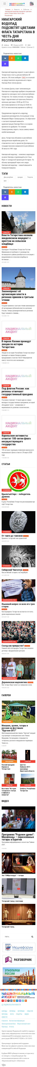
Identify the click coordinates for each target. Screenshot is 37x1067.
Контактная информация (16, 1021)
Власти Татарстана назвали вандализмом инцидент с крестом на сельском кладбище (17, 239)
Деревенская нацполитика (14, 682)
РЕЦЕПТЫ (19, 1014)
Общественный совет (23, 1024)
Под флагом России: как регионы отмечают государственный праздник (17, 391)
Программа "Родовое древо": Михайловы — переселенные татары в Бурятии (18, 837)
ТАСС (24, 77)
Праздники (7, 721)
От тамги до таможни (12, 536)
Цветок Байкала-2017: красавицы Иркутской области (27, 768)
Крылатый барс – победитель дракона (16, 495)
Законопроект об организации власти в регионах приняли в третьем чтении (18, 295)
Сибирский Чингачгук (12, 570)
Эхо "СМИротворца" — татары (13, 875)
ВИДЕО (27, 1014)
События (6, 232)
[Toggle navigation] (5, 4)
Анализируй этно (9, 600)
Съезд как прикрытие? (13, 646)
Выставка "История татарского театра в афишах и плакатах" (9, 792)
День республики (8, 177)
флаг (5, 181)
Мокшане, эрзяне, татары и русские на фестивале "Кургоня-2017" (15, 728)
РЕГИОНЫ (12, 1011)
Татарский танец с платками (12, 901)
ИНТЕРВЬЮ (21, 1011)
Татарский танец (8, 927)
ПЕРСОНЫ (5, 1014)
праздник (20, 177)
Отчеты (11, 1027)
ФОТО (12, 1014)
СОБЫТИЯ (30, 1011)
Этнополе (6, 490)
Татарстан (30, 177)
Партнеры (5, 1027)
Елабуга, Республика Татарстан (27, 790)
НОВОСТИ (4, 1017)
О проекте (5, 1021)
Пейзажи (28, 785)
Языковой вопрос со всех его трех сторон (18, 605)
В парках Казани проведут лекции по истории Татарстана (16, 344)
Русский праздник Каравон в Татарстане (8, 767)
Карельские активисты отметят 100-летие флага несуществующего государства (16, 440)
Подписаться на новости (12, 1005)
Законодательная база (9, 1024)
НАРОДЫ (4, 1011)
